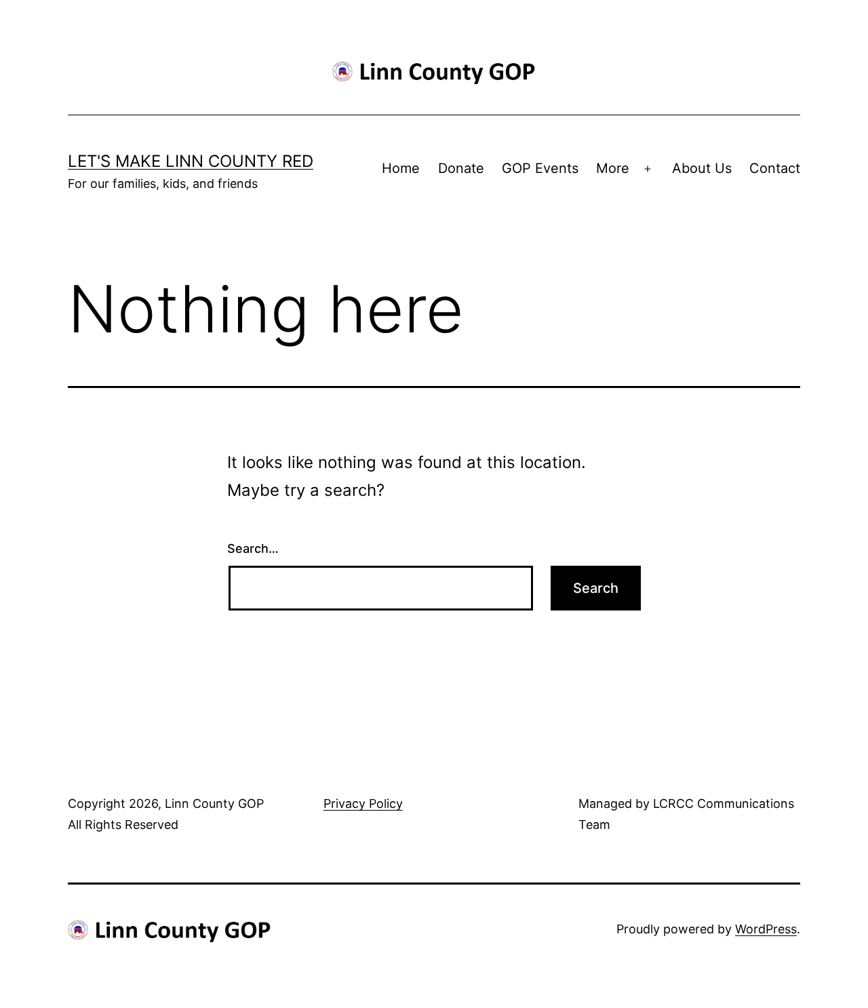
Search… (253, 548)
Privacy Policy (363, 803)
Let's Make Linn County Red (190, 161)
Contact (774, 168)
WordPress (766, 929)
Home (401, 168)
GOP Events (540, 168)
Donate (461, 168)
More (612, 168)
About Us (702, 168)
